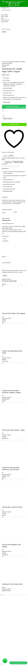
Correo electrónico (6, 262)
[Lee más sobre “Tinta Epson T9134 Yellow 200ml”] (3, 581)
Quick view (7, 311)
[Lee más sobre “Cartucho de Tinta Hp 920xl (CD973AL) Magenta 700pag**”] (3, 388)
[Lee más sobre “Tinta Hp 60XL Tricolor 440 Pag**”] (3, 504)
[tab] (8, 161)
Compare (5, 155)
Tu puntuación (5, 236)
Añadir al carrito (7, 118)
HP (2, 316)
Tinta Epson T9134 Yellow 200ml (12, 584)
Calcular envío (14, 124)
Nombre (4, 256)
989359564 (3, 655)
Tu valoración (5, 240)
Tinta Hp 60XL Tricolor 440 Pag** (12, 507)
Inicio (3, 61)
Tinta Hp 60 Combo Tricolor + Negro (13, 430)
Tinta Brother (10, 61)
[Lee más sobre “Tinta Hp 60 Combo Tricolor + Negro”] (3, 427)
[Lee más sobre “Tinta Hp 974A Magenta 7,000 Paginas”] (3, 542)
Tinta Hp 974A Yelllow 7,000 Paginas (13, 313)
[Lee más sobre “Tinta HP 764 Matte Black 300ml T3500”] (3, 348)
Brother (17, 158)
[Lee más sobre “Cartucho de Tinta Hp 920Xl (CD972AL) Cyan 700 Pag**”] (3, 465)
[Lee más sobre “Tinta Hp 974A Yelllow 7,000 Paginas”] (3, 311)
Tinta (6, 61)
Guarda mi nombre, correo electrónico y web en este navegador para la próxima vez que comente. (14, 271)
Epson (3, 587)
